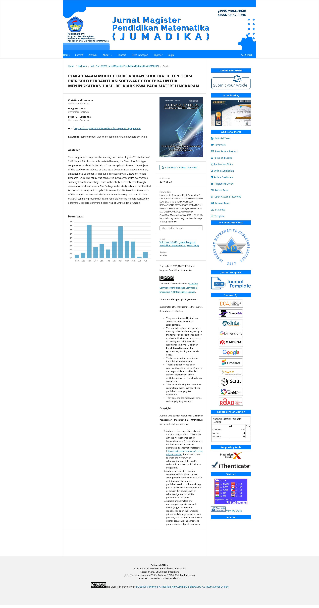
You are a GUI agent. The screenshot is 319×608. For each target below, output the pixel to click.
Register (158, 54)
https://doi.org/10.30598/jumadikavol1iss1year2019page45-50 (107, 128)
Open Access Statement (227, 196)
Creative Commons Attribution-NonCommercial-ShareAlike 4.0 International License (179, 287)
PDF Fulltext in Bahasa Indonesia (180, 167)
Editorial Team (222, 138)
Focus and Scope (223, 157)
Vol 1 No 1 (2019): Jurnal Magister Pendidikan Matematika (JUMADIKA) (125, 65)
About (106, 54)
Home (66, 54)
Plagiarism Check (224, 183)
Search (249, 54)
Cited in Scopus (140, 54)
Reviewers (220, 144)
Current (79, 54)
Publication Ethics (223, 164)
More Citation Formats (173, 227)
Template (219, 216)
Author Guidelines (223, 177)
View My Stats (234, 510)
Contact (121, 54)
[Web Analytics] (218, 510)
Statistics (220, 209)
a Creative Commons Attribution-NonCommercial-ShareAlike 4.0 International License (182, 586)
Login (171, 54)
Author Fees (221, 190)
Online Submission (224, 170)
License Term (222, 203)
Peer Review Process (226, 151)
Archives (93, 54)
